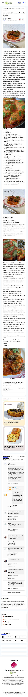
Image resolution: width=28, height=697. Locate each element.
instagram (8, 640)
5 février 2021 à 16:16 (12, 544)
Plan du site (8, 624)
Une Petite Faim (11, 506)
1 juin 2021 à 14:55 (11, 565)
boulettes (8, 51)
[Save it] (20, 19)
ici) (17, 91)
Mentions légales (9, 616)
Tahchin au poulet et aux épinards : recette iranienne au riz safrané (12, 422)
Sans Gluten (8, 383)
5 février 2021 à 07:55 (12, 519)
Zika (9, 463)
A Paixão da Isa (11, 543)
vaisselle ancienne (16, 383)
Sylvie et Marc (11, 530)
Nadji (13, 487)
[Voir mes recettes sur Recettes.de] (14, 665)
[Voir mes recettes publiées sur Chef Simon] (14, 670)
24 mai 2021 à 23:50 (12, 555)
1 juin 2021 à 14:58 (11, 578)
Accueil (4, 8)
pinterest (21, 637)
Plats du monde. (11, 382)
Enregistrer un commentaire (14, 592)
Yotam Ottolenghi (11, 8)
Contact (7, 621)
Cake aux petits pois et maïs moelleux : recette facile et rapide (13, 447)
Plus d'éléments (21, 399)
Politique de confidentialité (12, 619)
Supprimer (15, 483)
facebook (8, 637)
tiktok (21, 640)
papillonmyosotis (12, 518)
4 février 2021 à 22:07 (12, 508)
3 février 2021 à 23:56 (12, 464)
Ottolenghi (14, 93)
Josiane (9, 564)
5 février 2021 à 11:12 (12, 532)
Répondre (10, 483)
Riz (4, 383)
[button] (19, 3)
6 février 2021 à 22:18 (16, 489)
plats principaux (19, 382)
